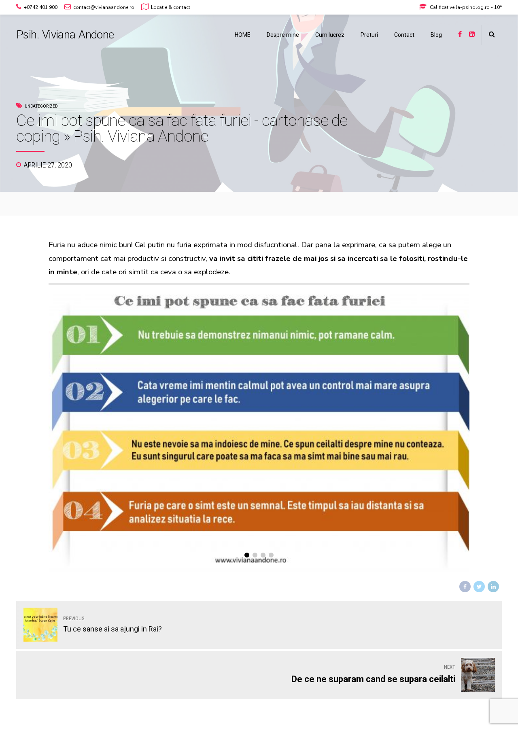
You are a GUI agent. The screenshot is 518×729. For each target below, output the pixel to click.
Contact (404, 35)
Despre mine (283, 35)
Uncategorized (41, 106)
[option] (259, 430)
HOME (243, 35)
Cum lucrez (329, 35)
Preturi (369, 35)
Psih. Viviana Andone (65, 34)
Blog (436, 35)
